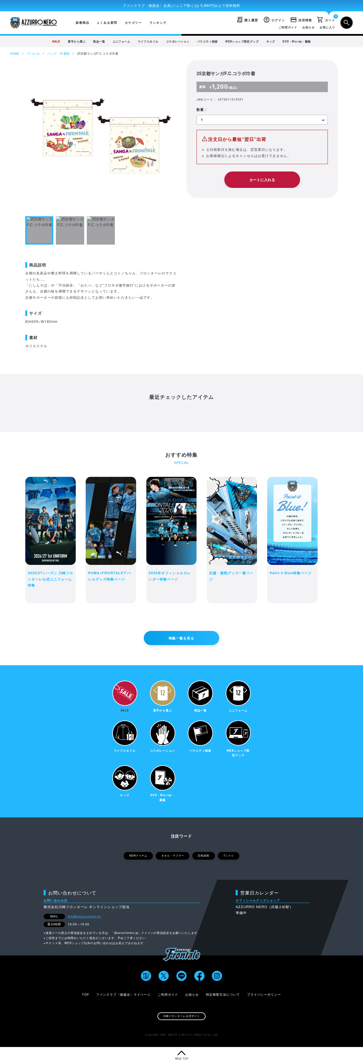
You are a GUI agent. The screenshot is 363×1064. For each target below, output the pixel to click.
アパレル (33, 53)
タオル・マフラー (172, 855)
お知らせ (308, 27)
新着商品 (82, 22)
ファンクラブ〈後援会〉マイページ (123, 994)
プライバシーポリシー (264, 994)
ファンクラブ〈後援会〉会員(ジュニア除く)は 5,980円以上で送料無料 (181, 5)
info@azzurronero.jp (84, 916)
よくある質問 (107, 22)
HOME (15, 53)
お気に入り (327, 27)
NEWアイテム (138, 855)
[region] (181, 41)
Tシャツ (228, 855)
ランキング (157, 22)
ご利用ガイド (287, 27)
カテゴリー (133, 22)
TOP (85, 994)
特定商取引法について (223, 994)
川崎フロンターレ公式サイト (181, 1016)
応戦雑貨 (203, 855)
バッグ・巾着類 (58, 53)
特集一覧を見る (182, 638)
